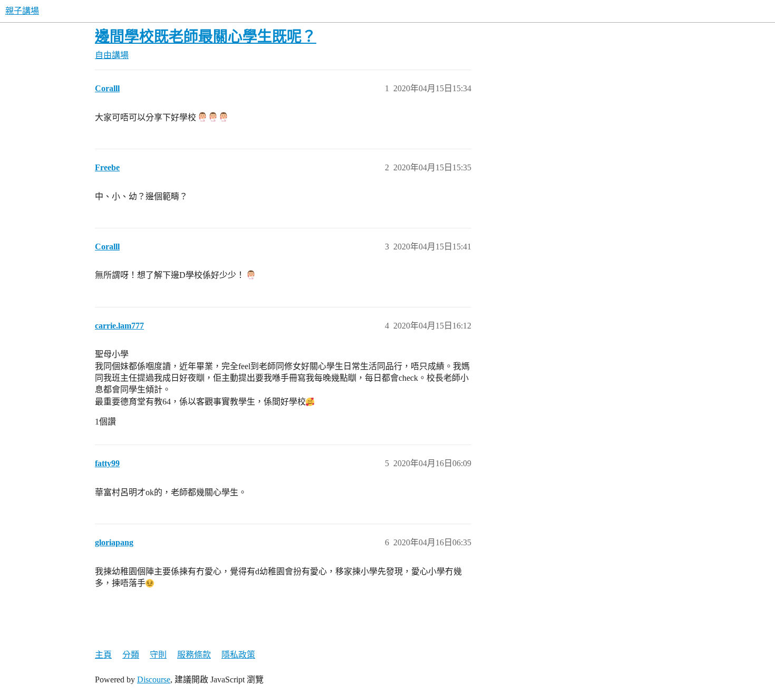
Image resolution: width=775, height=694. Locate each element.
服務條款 (194, 654)
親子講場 (22, 10)
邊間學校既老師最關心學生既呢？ (205, 36)
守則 (158, 654)
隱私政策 (238, 654)
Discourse (153, 679)
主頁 (103, 654)
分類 (130, 654)
